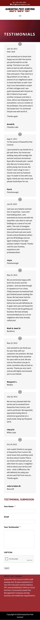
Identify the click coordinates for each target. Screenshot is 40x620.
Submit (7, 568)
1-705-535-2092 (20, 2)
